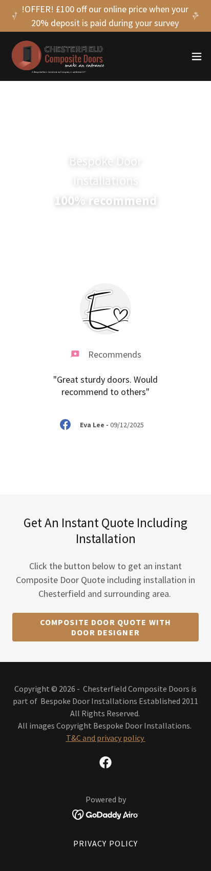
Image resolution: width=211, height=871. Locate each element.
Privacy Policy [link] (105, 843)
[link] (58, 56)
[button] (196, 56)
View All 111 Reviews (105, 253)
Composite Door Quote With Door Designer (105, 627)
